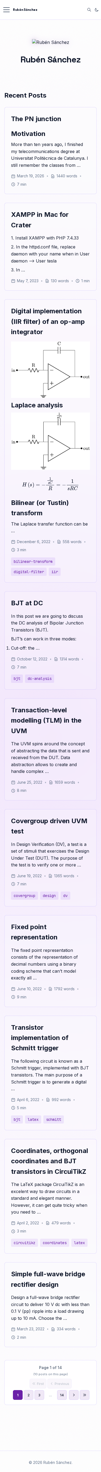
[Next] (74, 1395)
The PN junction (36, 119)
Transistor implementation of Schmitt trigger (39, 1038)
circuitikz (24, 1242)
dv (65, 895)
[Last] (84, 1395)
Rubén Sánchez (25, 10)
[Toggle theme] (96, 9)
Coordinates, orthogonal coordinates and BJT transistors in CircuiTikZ (49, 1161)
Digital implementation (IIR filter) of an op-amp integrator (48, 321)
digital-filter (29, 571)
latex (33, 1119)
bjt (17, 678)
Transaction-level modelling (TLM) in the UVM (46, 720)
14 (62, 1395)
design (49, 895)
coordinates (55, 1242)
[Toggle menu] (6, 9)
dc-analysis (39, 678)
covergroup (24, 895)
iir (54, 571)
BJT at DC (27, 603)
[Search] (89, 9)
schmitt (53, 1119)
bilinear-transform (33, 561)
